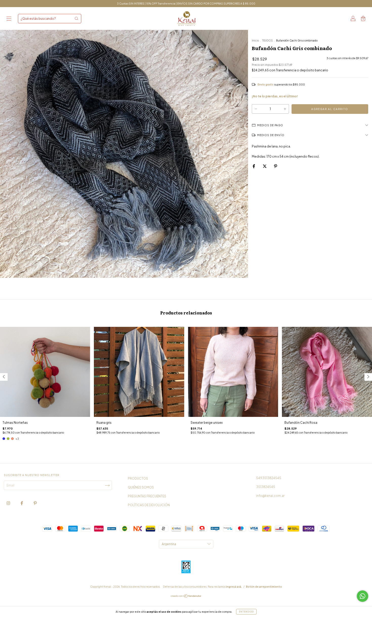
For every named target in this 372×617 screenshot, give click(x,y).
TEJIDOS (267, 40)
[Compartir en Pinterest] (276, 166)
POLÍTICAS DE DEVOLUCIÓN (149, 505)
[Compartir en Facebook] (254, 166)
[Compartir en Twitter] (265, 166)
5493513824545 (268, 478)
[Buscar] (76, 18)
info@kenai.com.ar (270, 496)
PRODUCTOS (138, 478)
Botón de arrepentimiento (264, 586)
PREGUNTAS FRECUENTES (147, 496)
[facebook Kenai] (22, 503)
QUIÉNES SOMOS (141, 487)
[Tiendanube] (186, 597)
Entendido (246, 611)
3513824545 (265, 487)
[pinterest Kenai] (35, 503)
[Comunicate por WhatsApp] (362, 596)
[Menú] (8, 19)
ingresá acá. (234, 586)
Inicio (255, 40)
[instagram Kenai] (8, 503)
